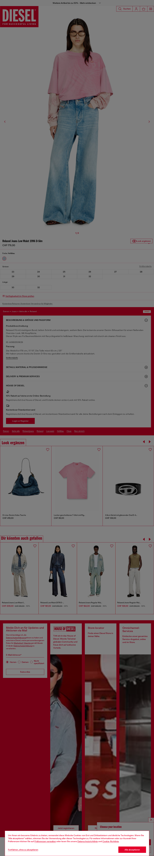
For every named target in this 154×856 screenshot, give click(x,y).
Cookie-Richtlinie (110, 841)
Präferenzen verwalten (45, 841)
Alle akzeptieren (132, 849)
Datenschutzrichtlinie (87, 841)
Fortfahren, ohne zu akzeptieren (23, 849)
